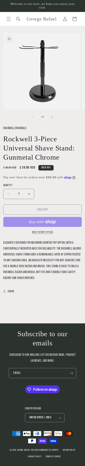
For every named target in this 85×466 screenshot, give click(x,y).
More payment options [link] (42, 232)
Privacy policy (34, 456)
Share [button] (11, 291)
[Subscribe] (71, 373)
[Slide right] (52, 117)
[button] (9, 19)
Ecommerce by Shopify (48, 450)
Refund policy (69, 450)
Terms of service (53, 456)
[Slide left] (33, 117)
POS (32, 450)
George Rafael (23, 450)
